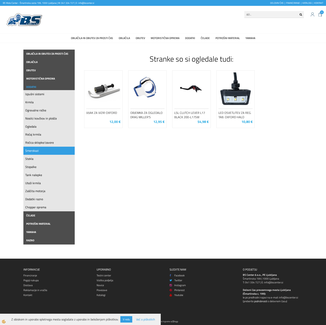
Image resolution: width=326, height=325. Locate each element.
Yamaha (250, 38)
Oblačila (124, 38)
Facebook (179, 275)
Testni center (104, 275)
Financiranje (30, 275)
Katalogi (101, 295)
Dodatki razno (34, 199)
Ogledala (30, 126)
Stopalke (30, 167)
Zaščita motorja (35, 191)
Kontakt (27, 295)
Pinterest (179, 290)
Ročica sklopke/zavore (39, 142)
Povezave (102, 290)
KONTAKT (318, 3)
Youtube (178, 295)
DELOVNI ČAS (277, 3)
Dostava (28, 285)
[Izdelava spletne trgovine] (174, 321)
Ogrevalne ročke (35, 110)
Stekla (29, 158)
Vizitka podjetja (105, 280)
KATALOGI (307, 3)
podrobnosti (260, 301)
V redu (126, 319)
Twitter (178, 280)
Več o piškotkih (145, 319)
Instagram (180, 285)
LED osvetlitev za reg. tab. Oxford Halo (234, 114)
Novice (100, 285)
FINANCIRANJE (293, 3)
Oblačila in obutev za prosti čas (92, 38)
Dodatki (190, 38)
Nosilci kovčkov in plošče (41, 118)
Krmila (29, 102)
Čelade (205, 38)
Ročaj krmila (33, 134)
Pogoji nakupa (31, 280)
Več (103, 91)
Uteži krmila (33, 183)
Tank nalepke (33, 175)
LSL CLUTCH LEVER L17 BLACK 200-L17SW (189, 114)
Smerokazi (32, 150)
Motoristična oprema (165, 38)
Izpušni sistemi (34, 94)
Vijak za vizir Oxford (101, 112)
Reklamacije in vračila (35, 290)
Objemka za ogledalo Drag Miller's (146, 114)
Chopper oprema (35, 207)
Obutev (140, 38)
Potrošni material (227, 38)
